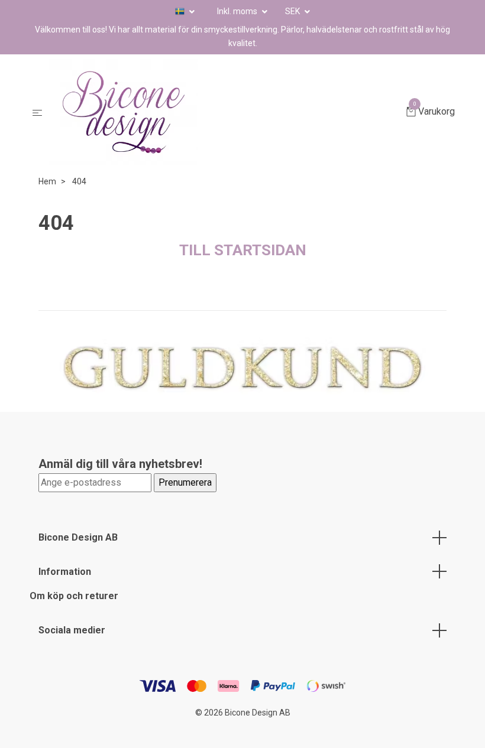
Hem (47, 181)
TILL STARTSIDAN (242, 250)
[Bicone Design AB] (226, 112)
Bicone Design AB (78, 537)
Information (64, 571)
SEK (293, 11)
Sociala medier (71, 630)
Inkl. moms (238, 11)
